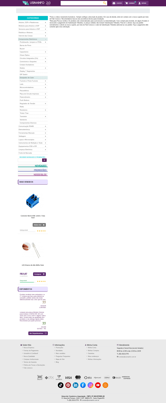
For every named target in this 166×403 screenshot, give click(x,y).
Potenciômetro (33, 97)
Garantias (91, 353)
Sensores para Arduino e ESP (32, 29)
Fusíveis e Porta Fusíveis (33, 81)
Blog (57, 362)
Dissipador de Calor (27, 77)
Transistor (33, 116)
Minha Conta (92, 345)
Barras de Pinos (25, 45)
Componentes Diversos (28, 123)
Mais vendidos (60, 353)
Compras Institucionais (31, 359)
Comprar (37, 274)
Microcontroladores (33, 87)
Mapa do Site (59, 359)
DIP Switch (23, 74)
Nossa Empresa (28, 347)
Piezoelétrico (24, 91)
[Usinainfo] (36, 3)
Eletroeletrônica (32, 130)
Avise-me (37, 225)
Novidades (59, 350)
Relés (22, 107)
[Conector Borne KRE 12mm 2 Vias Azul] (33, 201)
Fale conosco (27, 368)
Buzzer (22, 49)
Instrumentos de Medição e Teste (32, 143)
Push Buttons (24, 100)
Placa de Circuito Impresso (33, 94)
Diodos (33, 68)
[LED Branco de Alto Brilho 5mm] (33, 250)
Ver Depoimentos (36, 333)
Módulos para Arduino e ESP (32, 26)
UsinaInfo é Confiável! (30, 353)
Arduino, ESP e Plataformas (32, 22)
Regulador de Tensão (33, 104)
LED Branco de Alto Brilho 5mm (33, 265)
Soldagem (32, 136)
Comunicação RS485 (32, 126)
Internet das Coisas (32, 36)
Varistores (23, 120)
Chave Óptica (24, 55)
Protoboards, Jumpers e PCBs (33, 42)
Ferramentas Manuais (32, 133)
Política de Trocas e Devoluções (34, 365)
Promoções (59, 347)
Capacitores (33, 52)
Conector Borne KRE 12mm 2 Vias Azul (33, 217)
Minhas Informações (94, 359)
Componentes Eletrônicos (32, 39)
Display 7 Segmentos (27, 71)
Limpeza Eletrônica (32, 150)
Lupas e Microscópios (32, 140)
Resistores (33, 110)
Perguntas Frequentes (62, 356)
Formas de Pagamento (31, 350)
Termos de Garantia (29, 362)
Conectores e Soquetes (33, 62)
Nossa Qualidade (29, 356)
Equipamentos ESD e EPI (32, 146)
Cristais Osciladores (27, 65)
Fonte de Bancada (25, 153)
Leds (33, 84)
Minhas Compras (93, 350)
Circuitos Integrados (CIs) (33, 58)
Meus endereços (93, 356)
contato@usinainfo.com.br (127, 357)
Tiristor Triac (24, 113)
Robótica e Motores (32, 32)
